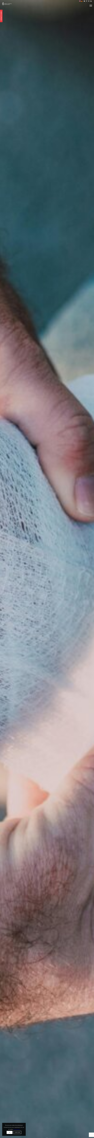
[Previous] (3, 569)
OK (9, 1132)
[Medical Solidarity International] (7, 5)
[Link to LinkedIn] (91, 1)
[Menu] (90, 5)
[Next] (90, 569)
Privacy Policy (17, 1129)
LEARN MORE (17, 1132)
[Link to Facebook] (86, 1)
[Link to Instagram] (89, 1)
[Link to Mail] (84, 1)
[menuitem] (90, 5)
